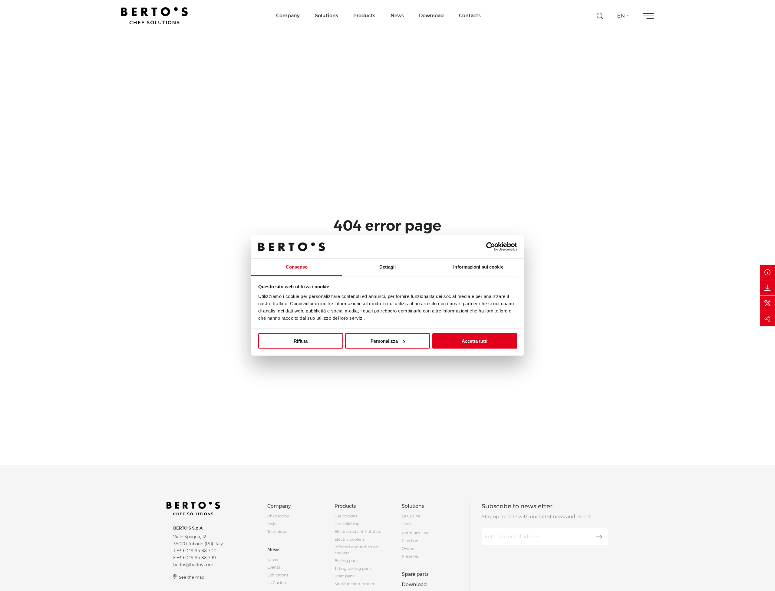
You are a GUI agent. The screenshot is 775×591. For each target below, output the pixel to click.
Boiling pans (346, 560)
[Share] (767, 318)
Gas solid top (347, 523)
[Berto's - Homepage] (154, 15)
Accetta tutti (474, 341)
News (397, 15)
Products (364, 15)
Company (288, 15)
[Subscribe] (599, 537)
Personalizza (384, 341)
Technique (277, 531)
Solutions (326, 15)
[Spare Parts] (767, 303)
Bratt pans (345, 575)
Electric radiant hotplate (358, 531)
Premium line (415, 532)
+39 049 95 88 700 (196, 550)
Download (431, 15)
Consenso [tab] (297, 266)
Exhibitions (278, 575)
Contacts (470, 15)
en (621, 15)
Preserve (410, 556)
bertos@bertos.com (193, 564)
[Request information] (767, 272)
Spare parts (415, 574)
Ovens (408, 548)
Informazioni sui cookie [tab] (478, 266)
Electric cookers (350, 539)
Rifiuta (301, 341)
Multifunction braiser (354, 583)
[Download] (767, 288)
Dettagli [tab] (387, 266)
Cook (406, 523)
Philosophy (278, 515)
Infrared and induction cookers (356, 549)
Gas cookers (346, 515)
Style (272, 523)
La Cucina (276, 582)
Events (273, 567)
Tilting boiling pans (353, 568)
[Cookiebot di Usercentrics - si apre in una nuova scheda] (490, 246)
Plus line (410, 540)
